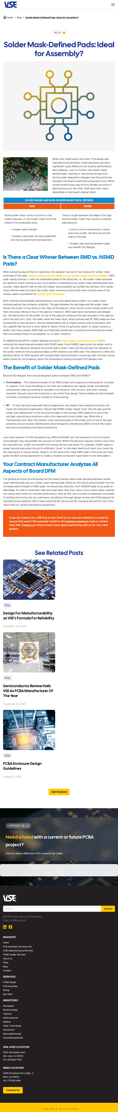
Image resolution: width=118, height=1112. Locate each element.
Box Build (7, 994)
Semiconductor (10, 1017)
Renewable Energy (12, 1033)
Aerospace (8, 1005)
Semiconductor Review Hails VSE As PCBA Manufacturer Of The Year (28, 690)
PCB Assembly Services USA (17, 946)
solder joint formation (50, 294)
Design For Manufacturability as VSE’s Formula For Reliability (28, 615)
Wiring (6, 990)
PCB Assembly (10, 986)
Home (10, 17)
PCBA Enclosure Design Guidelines (22, 766)
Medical (7, 1021)
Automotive (9, 1029)
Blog (19, 17)
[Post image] (29, 580)
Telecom (7, 1013)
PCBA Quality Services (14, 954)
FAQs (5, 962)
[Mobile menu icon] (113, 5)
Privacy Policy (48, 1109)
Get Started (59, 791)
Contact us (28, 525)
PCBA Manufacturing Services (18, 950)
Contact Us (13, 1090)
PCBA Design (9, 982)
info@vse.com (18, 920)
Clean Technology (12, 1025)
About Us (7, 958)
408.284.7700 (14, 1059)
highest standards (77, 521)
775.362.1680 (14, 1080)
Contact (7, 970)
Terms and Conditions (69, 1109)
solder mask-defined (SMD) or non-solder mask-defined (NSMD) (68, 275)
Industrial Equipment (13, 1037)
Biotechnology (10, 1009)
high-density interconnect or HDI (81, 340)
